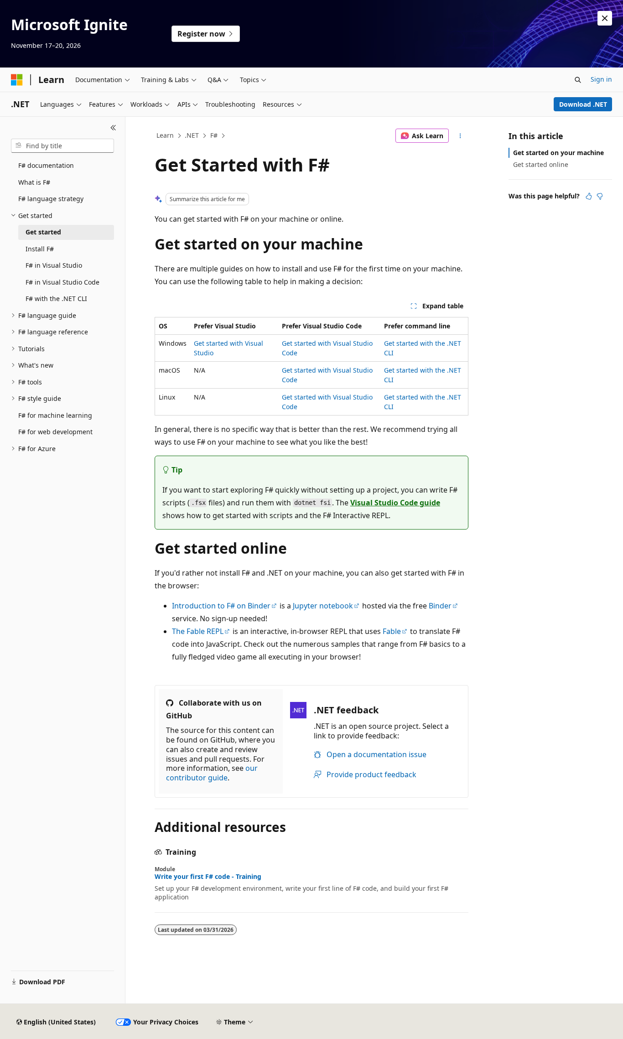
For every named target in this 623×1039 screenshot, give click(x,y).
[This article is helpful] (588, 196)
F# (214, 135)
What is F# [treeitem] (34, 182)
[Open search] (578, 80)
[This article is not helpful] (599, 196)
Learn (165, 135)
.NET (192, 135)
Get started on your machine (558, 152)
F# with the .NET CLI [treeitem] (56, 298)
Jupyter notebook (323, 606)
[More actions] (460, 136)
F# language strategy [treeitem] (50, 198)
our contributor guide (212, 773)
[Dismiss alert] (604, 18)
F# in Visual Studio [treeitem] (54, 265)
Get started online (540, 164)
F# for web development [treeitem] (55, 431)
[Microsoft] (17, 80)
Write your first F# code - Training (208, 877)
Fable (392, 631)
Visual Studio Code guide (395, 503)
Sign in (601, 79)
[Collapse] (113, 127)
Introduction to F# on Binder (221, 606)
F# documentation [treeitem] (46, 165)
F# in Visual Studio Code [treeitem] (62, 282)
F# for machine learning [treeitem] (55, 415)
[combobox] (62, 146)
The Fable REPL (197, 631)
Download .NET (583, 104)
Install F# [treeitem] (40, 248)
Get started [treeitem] (43, 232)
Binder (440, 606)
